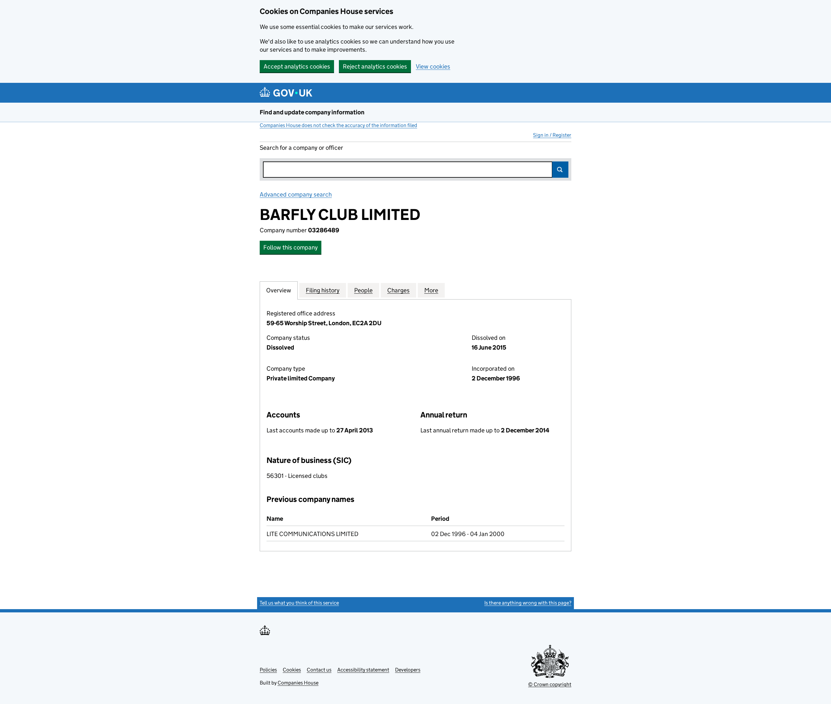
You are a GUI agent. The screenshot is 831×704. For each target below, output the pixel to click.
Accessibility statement (363, 670)
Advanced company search (296, 194)
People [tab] (363, 290)
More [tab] (431, 290)
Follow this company (290, 247)
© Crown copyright (549, 684)
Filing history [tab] (323, 290)
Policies (268, 670)
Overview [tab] (278, 290)
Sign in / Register (552, 135)
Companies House (298, 683)
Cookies (292, 670)
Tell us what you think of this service (299, 603)
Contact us (319, 670)
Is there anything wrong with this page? (527, 603)
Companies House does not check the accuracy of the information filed (338, 125)
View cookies (433, 66)
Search (560, 169)
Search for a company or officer (301, 147)
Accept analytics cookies (297, 66)
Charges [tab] (398, 290)
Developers (407, 670)
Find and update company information (312, 112)
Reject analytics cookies (375, 66)
